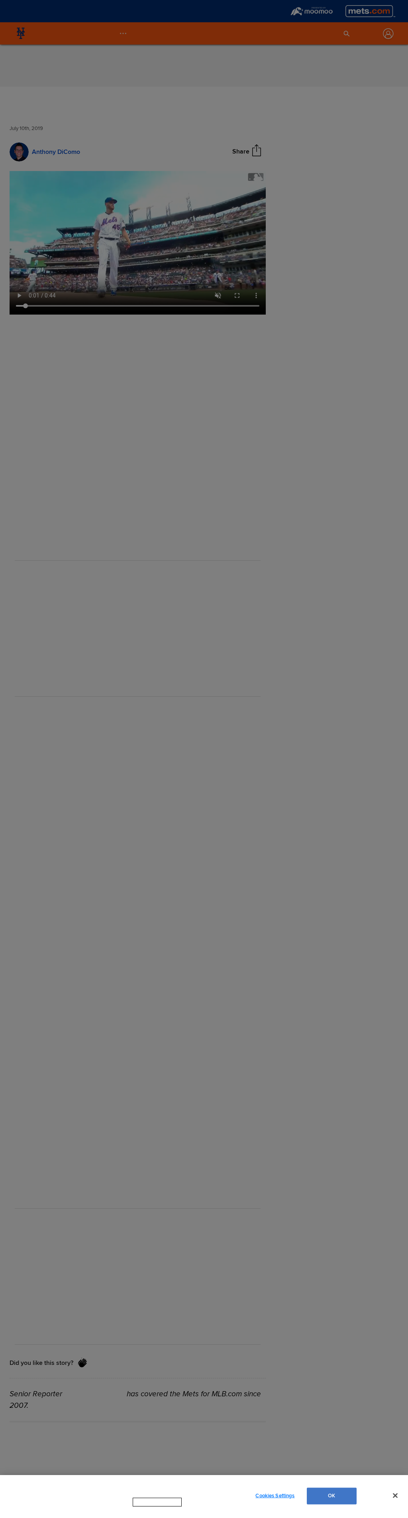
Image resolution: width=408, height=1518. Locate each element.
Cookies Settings (274, 1499)
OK (331, 1499)
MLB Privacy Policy (146, 1509)
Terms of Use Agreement (207, 1509)
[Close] (395, 1499)
